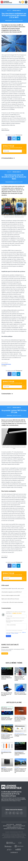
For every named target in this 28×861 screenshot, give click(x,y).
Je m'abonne (4, 653)
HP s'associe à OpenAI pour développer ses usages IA (6, 694)
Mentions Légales (7, 825)
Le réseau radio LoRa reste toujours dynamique (12, 602)
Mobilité (9, 10)
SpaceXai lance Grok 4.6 (6, 753)
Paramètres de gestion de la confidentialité (14, 828)
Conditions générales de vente (14, 827)
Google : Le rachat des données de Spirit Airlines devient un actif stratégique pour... (7, 736)
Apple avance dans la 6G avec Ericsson (10, 598)
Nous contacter (10, 824)
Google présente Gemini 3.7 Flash (21, 735)
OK (23, 151)
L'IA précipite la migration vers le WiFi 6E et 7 (11, 592)
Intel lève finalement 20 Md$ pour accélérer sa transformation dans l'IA (20, 770)
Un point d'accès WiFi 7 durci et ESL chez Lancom (12, 588)
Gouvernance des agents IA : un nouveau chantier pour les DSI (6, 718)
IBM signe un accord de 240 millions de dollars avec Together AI (6, 770)
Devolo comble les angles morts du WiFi (10, 595)
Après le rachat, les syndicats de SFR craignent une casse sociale (20, 678)
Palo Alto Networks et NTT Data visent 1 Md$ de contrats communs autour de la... (20, 719)
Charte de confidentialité (19, 825)
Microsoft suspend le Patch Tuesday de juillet (20, 693)
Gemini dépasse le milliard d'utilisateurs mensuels (6, 678)
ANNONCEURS (19, 824)
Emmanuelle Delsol (6, 364)
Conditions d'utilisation (14, 633)
